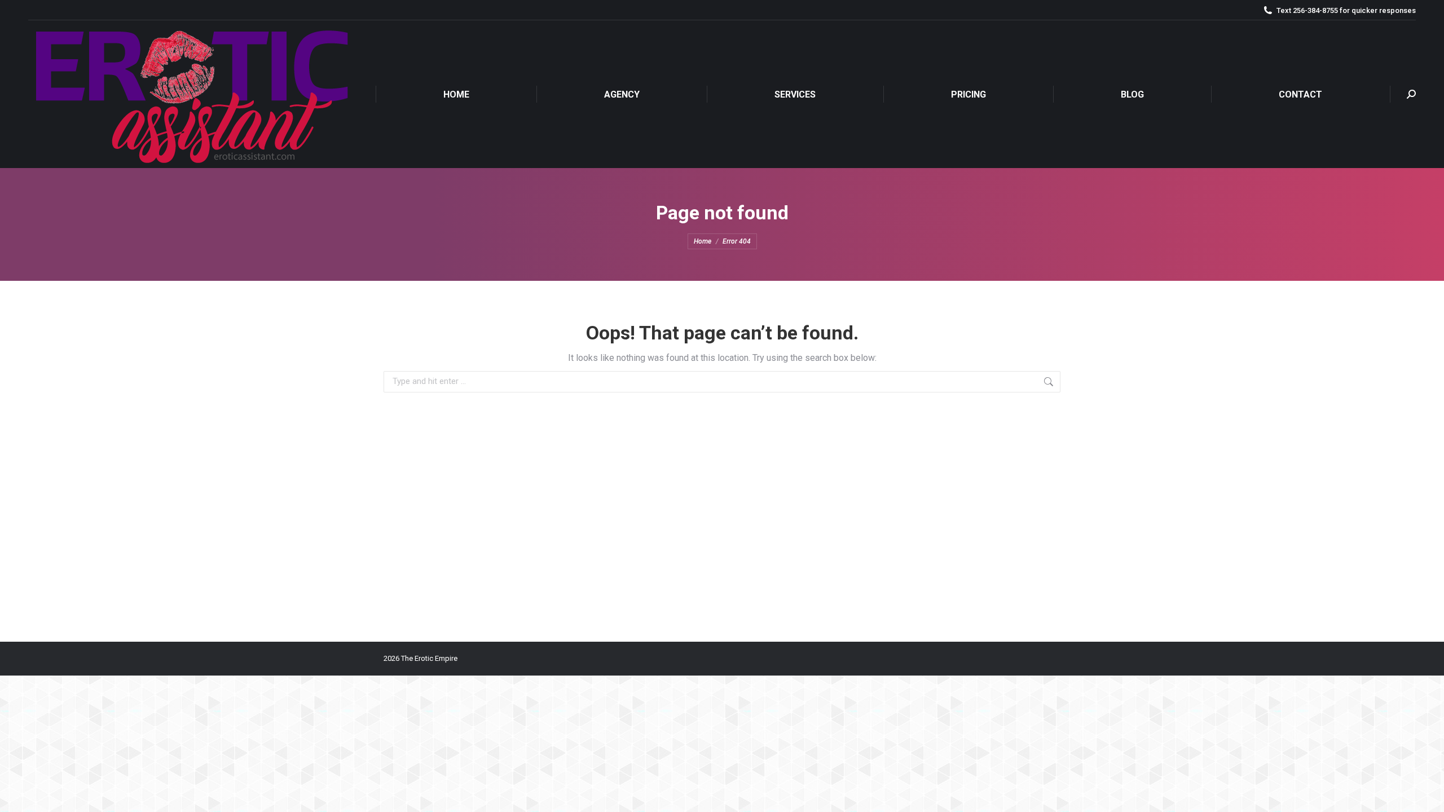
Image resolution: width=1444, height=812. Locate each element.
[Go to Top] (1427, 795)
